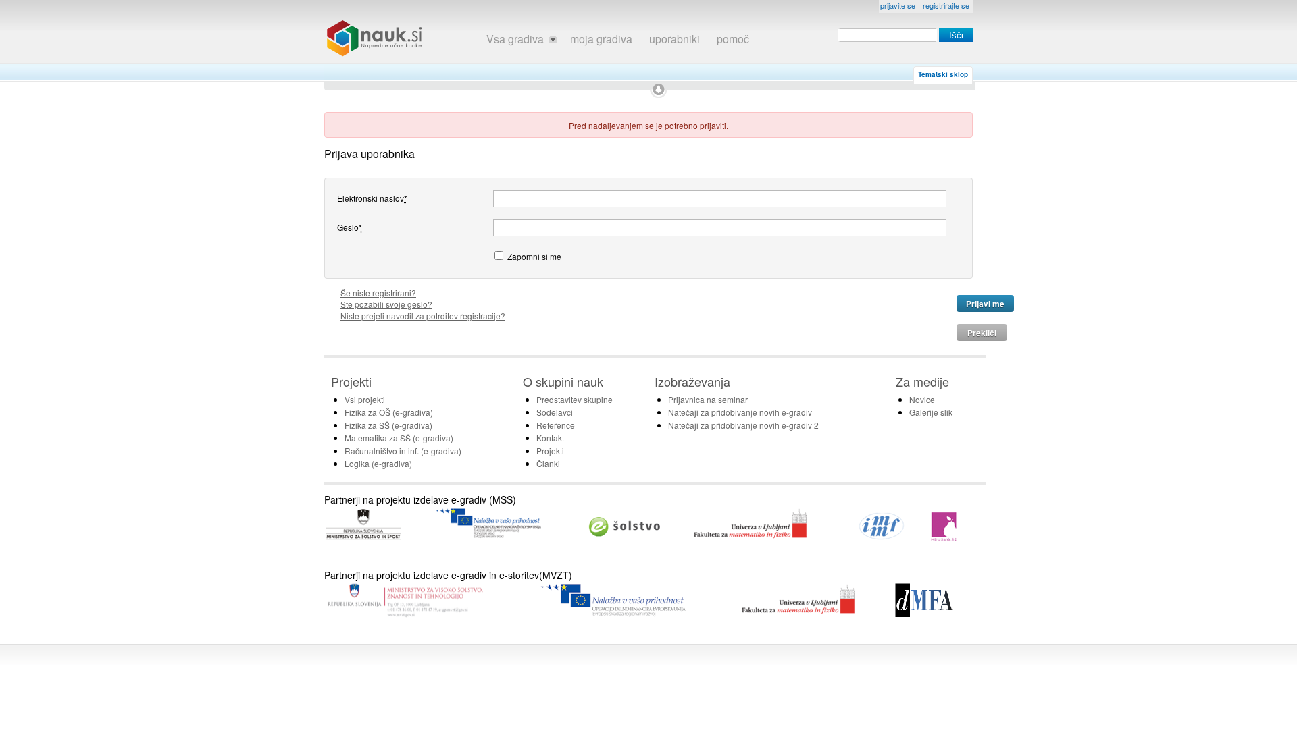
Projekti (550, 450)
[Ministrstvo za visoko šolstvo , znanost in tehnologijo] (404, 614)
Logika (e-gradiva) (378, 463)
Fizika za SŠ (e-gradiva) (388, 425)
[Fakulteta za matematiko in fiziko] (750, 537)
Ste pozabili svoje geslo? (386, 304)
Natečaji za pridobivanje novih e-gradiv (740, 412)
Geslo (349, 226)
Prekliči (981, 333)
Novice (922, 399)
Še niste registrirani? (378, 292)
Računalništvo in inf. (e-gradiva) (403, 450)
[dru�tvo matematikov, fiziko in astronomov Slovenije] (924, 613)
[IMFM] (882, 537)
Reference (555, 425)
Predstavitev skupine (574, 399)
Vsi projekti (365, 399)
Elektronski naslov (372, 197)
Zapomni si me (534, 255)
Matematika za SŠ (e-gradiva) (399, 437)
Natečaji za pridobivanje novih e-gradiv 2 (743, 425)
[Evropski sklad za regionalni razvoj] (614, 613)
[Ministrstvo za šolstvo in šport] (363, 539)
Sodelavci (554, 412)
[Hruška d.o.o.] (945, 537)
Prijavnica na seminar (708, 399)
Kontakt (550, 437)
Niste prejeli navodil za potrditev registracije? (422, 315)
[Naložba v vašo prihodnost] (488, 537)
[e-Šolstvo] (624, 537)
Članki (548, 463)
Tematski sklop (943, 74)
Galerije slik (930, 412)
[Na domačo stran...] (375, 38)
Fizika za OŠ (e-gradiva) (389, 412)
